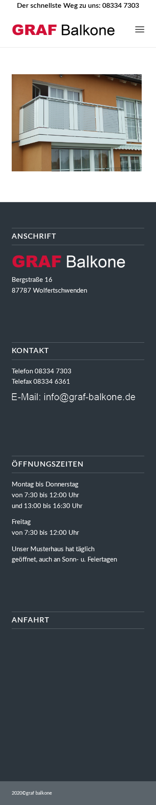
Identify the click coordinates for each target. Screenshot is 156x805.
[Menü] (139, 29)
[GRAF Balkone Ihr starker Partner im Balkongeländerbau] (65, 30)
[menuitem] (139, 29)
